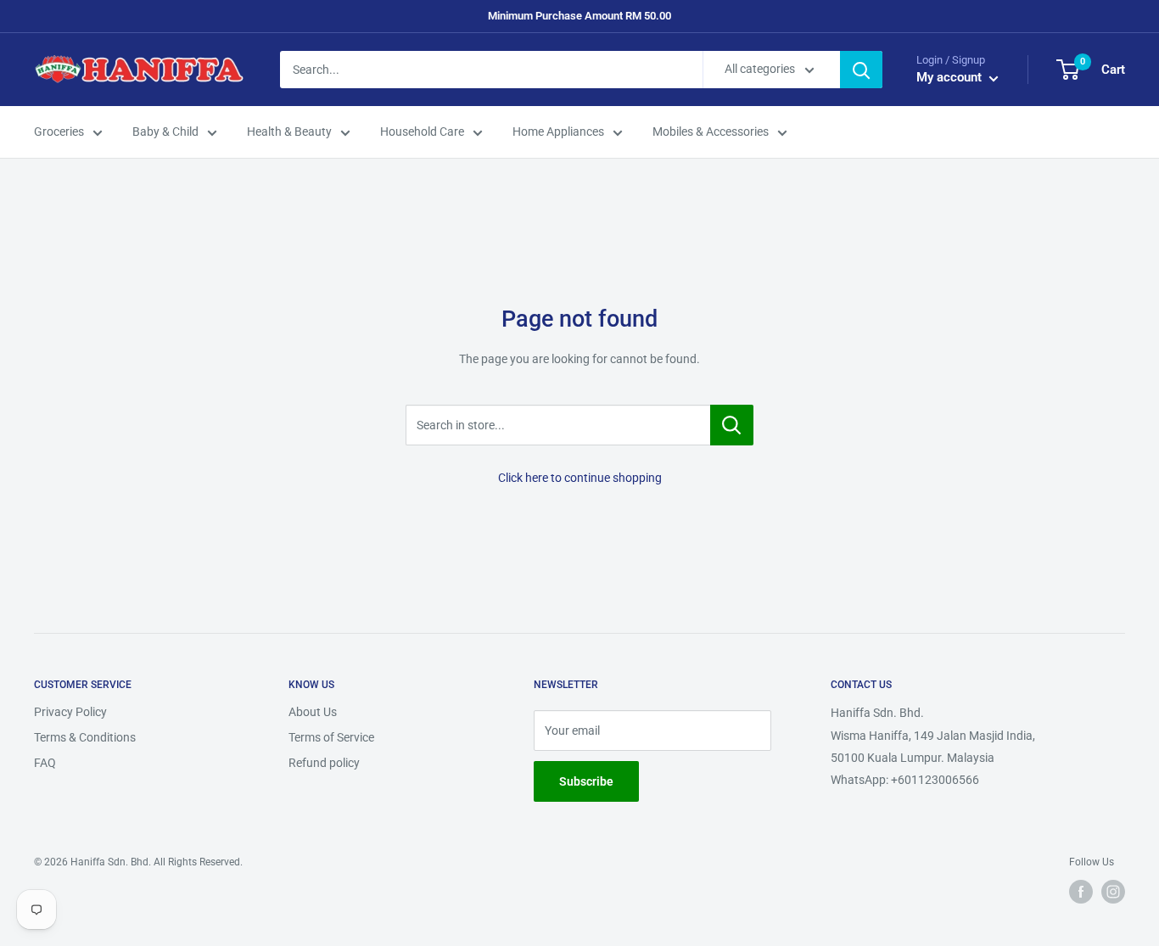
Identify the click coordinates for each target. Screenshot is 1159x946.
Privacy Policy (70, 712)
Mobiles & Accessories (710, 132)
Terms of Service (331, 737)
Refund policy (324, 763)
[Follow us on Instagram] (1113, 892)
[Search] (861, 69)
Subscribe (586, 781)
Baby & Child (165, 132)
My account (950, 78)
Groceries (59, 132)
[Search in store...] (731, 425)
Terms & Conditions (85, 737)
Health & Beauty (289, 132)
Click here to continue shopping (580, 477)
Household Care (422, 132)
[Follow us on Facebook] (1081, 892)
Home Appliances (558, 132)
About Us (312, 712)
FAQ (45, 763)
